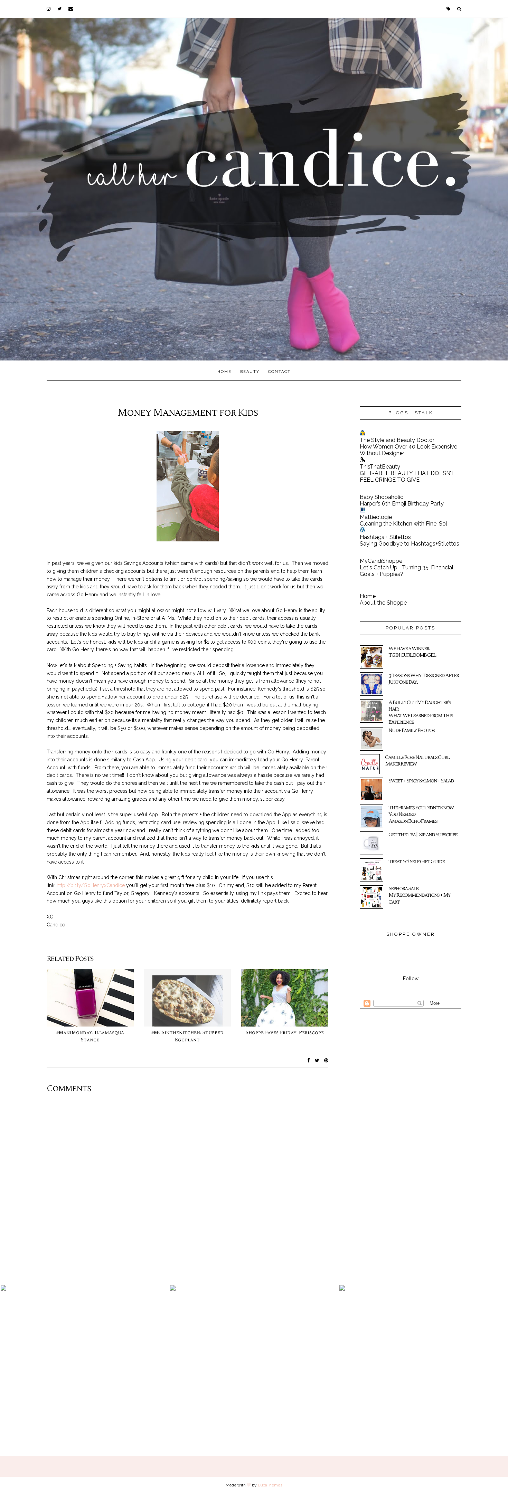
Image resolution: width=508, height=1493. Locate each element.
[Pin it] (326, 1060)
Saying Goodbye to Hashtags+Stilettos (409, 543)
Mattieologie (376, 517)
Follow (410, 978)
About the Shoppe (383, 602)
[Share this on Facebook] (308, 1060)
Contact (279, 371)
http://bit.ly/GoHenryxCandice (91, 885)
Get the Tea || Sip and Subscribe (422, 834)
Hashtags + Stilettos (385, 537)
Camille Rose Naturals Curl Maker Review (417, 760)
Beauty (250, 371)
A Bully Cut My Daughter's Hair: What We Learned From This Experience (420, 712)
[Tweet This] (317, 1060)
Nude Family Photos (411, 730)
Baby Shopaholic (381, 497)
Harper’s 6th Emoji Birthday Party (402, 503)
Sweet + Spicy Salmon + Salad (421, 781)
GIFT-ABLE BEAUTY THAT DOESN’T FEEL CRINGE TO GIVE (407, 476)
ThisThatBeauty (380, 466)
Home (224, 371)
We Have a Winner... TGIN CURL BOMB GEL (412, 651)
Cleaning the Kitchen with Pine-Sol (403, 523)
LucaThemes (270, 1485)
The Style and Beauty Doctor (397, 440)
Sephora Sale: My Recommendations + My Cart (419, 895)
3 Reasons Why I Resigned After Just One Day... (423, 678)
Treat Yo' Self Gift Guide (416, 861)
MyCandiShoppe (381, 561)
